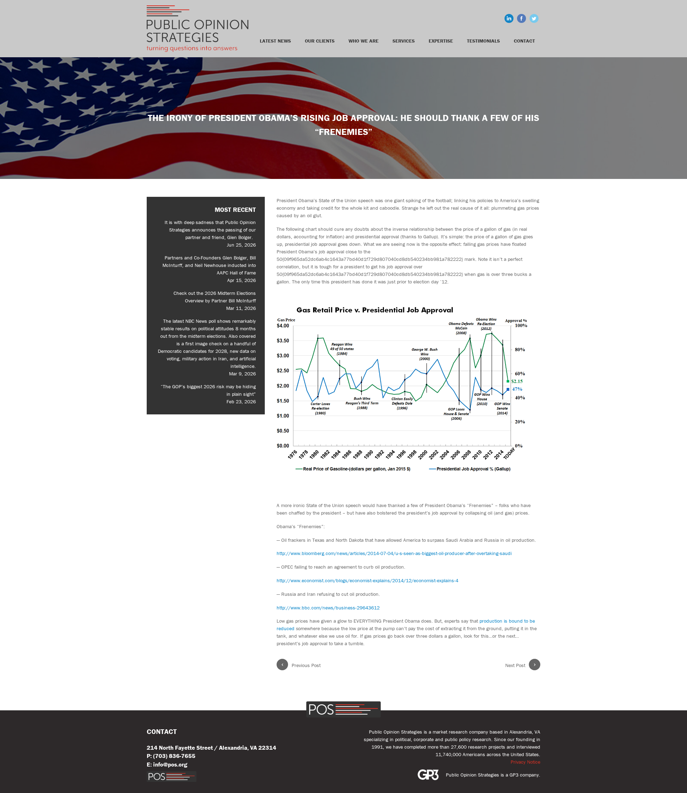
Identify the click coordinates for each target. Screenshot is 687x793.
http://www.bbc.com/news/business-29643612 (328, 607)
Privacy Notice (525, 762)
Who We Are (364, 41)
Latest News (275, 41)
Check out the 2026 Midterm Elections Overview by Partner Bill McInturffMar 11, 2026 (215, 300)
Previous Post (301, 665)
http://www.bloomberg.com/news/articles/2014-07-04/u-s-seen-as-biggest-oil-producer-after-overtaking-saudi (394, 553)
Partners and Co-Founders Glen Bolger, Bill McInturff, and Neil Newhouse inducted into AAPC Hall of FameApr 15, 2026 (209, 268)
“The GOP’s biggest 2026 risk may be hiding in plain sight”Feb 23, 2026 (208, 394)
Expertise (441, 41)
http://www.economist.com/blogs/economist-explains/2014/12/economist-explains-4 (367, 580)
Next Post (520, 665)
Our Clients (320, 41)
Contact (524, 41)
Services (404, 41)
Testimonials (483, 41)
